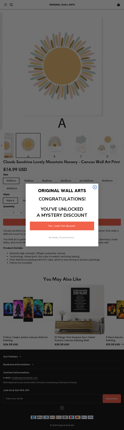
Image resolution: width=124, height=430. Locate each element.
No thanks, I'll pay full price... (62, 237)
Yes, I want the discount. (62, 226)
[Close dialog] (95, 187)
